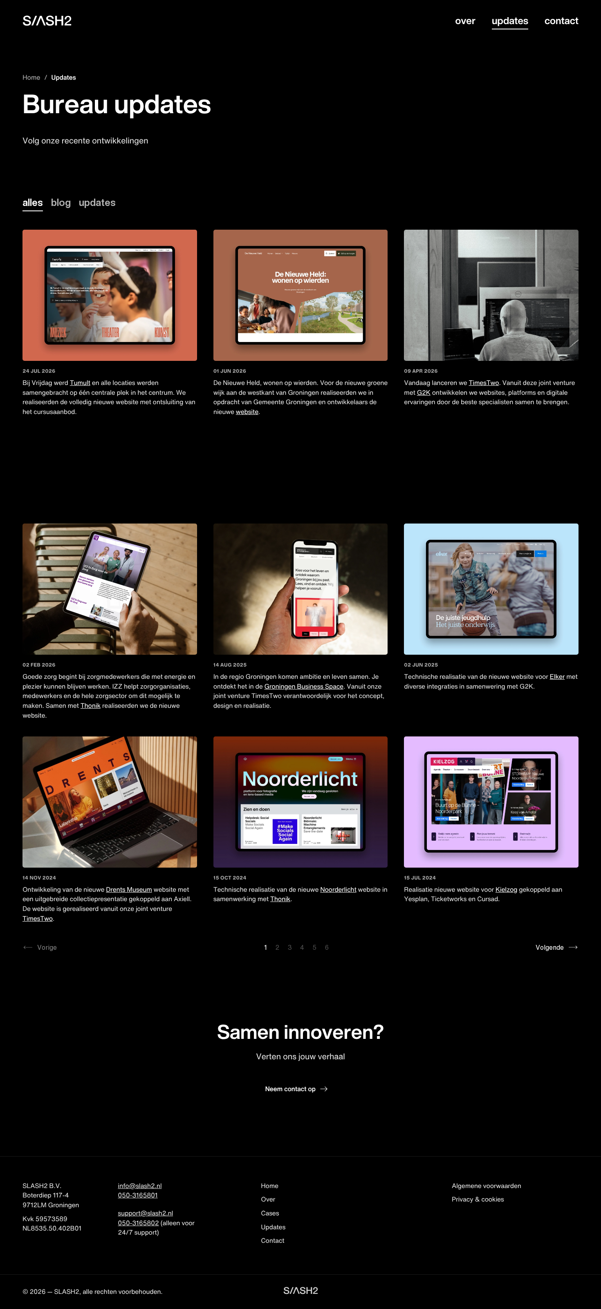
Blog (61, 202)
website (247, 411)
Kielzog (506, 889)
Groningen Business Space (303, 686)
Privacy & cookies (478, 1199)
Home (31, 77)
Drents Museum (129, 889)
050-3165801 (137, 1195)
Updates (510, 20)
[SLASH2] (47, 21)
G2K (424, 392)
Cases (270, 1213)
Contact (562, 20)
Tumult (80, 382)
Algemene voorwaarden (486, 1185)
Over (465, 20)
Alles (32, 202)
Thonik (91, 705)
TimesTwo (484, 382)
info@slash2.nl (139, 1185)
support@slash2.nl (145, 1213)
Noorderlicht (338, 889)
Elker (557, 676)
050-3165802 (138, 1222)
